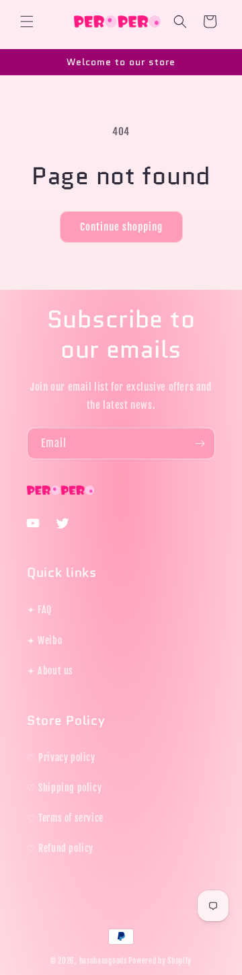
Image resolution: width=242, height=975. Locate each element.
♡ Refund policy (60, 848)
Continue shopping (121, 227)
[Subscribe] (199, 443)
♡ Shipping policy (64, 787)
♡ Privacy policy (61, 757)
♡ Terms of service (65, 818)
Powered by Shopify (160, 961)
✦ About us (50, 670)
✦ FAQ (39, 609)
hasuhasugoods (103, 961)
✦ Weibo (44, 640)
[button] (27, 21)
